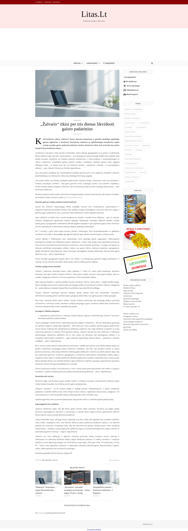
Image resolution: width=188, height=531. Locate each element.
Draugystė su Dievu (130, 316)
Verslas (77, 63)
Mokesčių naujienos (133, 136)
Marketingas (130, 132)
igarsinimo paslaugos (131, 299)
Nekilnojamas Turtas (134, 141)
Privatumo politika (94, 530)
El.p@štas (38, 2)
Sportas (128, 150)
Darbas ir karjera (132, 118)
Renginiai (146, 145)
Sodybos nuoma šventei (132, 301)
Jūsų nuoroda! (131, 306)
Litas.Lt (94, 14)
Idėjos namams (129, 304)
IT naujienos (109, 63)
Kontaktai (56, 2)
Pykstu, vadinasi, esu (131, 314)
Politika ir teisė (131, 145)
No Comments (114, 460)
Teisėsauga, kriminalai (134, 168)
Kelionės (128, 127)
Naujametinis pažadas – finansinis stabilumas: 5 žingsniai (103, 490)
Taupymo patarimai (133, 159)
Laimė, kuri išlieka (130, 330)
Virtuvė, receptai (132, 177)
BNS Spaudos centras (50, 460)
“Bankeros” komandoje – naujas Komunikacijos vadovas (45, 490)
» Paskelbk (47, 2)
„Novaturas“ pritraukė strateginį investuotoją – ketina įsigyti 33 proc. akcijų (77, 490)
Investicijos (130, 123)
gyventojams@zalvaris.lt (73, 197)
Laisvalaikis (91, 63)
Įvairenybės (130, 181)
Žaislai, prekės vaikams (132, 285)
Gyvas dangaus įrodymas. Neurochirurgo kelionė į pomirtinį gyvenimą (136, 324)
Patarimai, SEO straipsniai (133, 293)
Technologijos (131, 163)
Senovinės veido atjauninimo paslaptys (138, 319)
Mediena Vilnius (129, 288)
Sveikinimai (127, 296)
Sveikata (128, 154)
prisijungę (41, 513)
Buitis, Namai (130, 114)
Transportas (130, 172)
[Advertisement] (94, 44)
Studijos (139, 150)
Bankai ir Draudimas (133, 109)
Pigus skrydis (128, 290)
